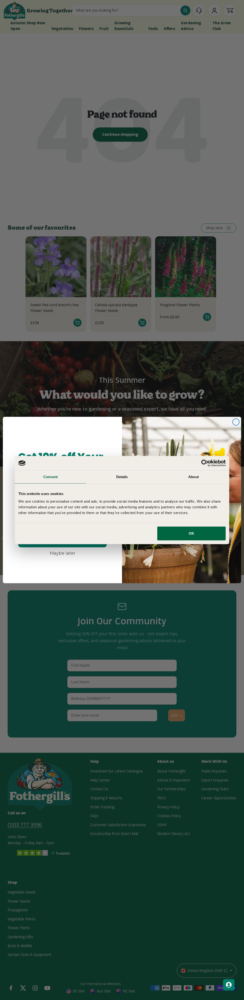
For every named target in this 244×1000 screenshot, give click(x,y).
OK (191, 533)
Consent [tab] (50, 477)
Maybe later (62, 553)
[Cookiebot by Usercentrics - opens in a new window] (205, 463)
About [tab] (193, 477)
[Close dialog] (236, 422)
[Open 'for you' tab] (228, 984)
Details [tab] (122, 477)
